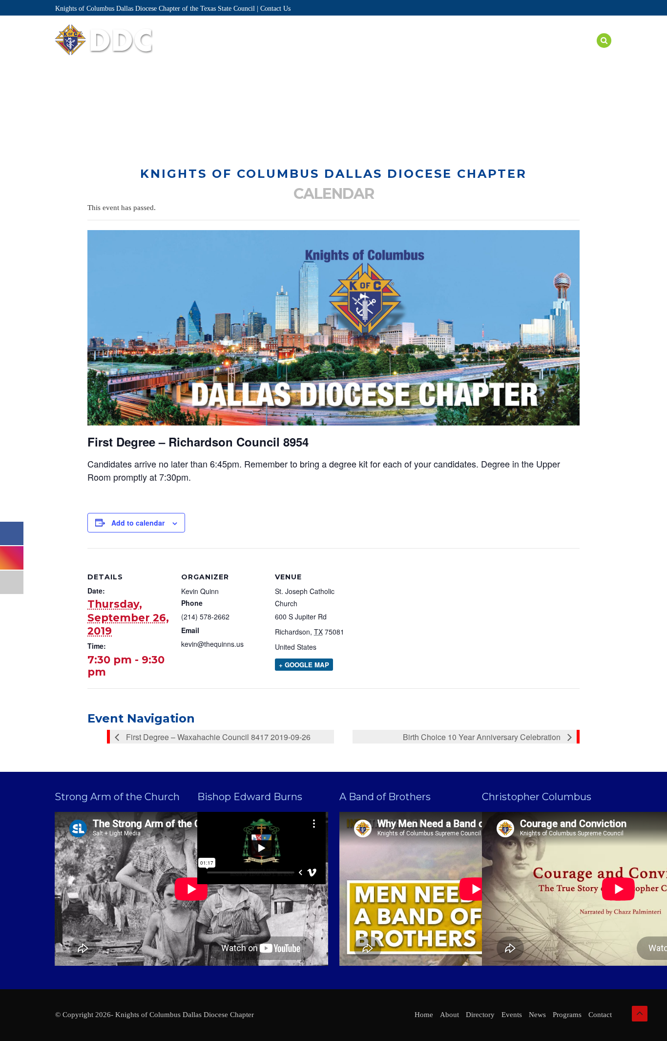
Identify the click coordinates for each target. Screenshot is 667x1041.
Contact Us (275, 8)
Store (578, 52)
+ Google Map (304, 664)
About (277, 52)
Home (242, 52)
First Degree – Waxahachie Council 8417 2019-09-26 (217, 737)
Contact (600, 1015)
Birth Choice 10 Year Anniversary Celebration (483, 737)
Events (370, 52)
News (543, 52)
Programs (417, 52)
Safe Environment (485, 52)
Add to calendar (138, 523)
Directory (323, 52)
